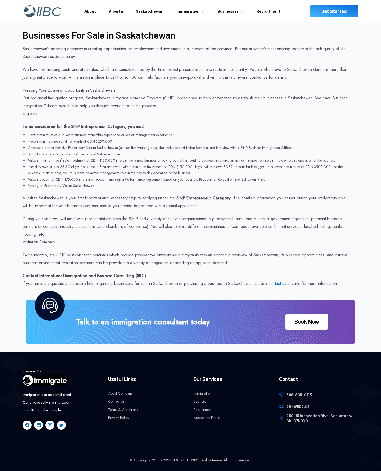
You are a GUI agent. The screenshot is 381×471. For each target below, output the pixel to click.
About (90, 11)
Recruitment (268, 11)
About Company (120, 393)
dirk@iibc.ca (297, 405)
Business (200, 401)
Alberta (116, 11)
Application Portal (207, 417)
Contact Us (116, 401)
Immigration (188, 11)
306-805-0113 (299, 394)
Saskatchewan (150, 11)
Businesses (228, 11)
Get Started (334, 11)
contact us (277, 283)
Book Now (306, 321)
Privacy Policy (118, 417)
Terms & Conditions (123, 409)
